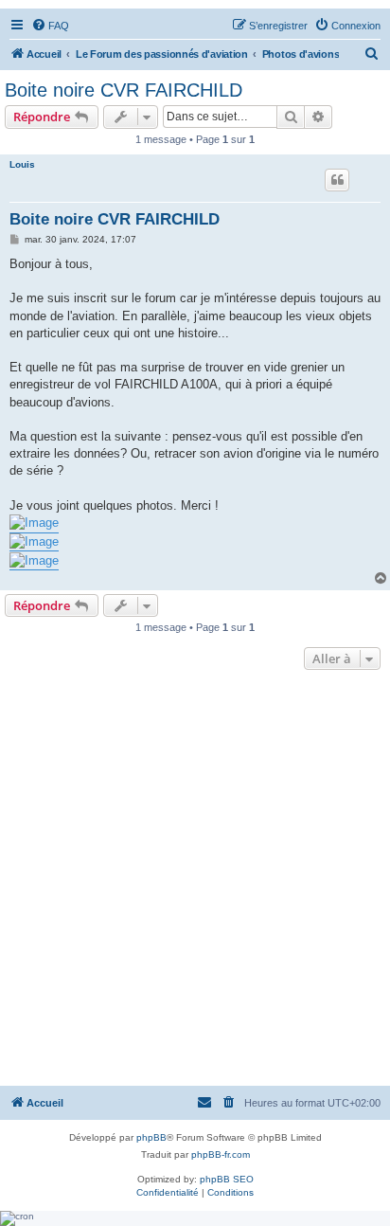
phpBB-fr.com (220, 1154)
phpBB (151, 1137)
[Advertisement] (195, 879)
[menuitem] (50, 25)
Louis (22, 164)
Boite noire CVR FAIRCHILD (123, 90)
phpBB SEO (227, 1179)
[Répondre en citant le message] (337, 180)
